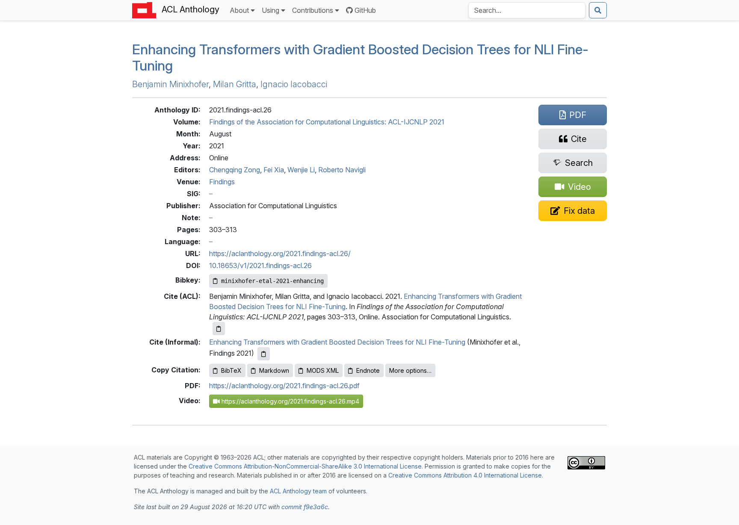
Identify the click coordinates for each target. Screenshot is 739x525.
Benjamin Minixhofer (170, 84)
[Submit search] (598, 10)
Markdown (274, 370)
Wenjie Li (301, 169)
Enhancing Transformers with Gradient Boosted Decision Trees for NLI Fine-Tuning (337, 342)
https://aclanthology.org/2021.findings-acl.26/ (280, 253)
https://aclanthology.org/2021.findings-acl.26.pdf (284, 385)
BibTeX (231, 370)
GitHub (365, 10)
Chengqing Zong (234, 169)
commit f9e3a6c (304, 506)
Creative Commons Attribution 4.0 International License (465, 475)
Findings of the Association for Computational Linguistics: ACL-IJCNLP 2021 (326, 122)
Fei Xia (273, 169)
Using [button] (270, 10)
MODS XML (323, 370)
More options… (410, 370)
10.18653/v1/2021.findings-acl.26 (260, 265)
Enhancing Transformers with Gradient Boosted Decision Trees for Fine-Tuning (360, 57)
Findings (222, 181)
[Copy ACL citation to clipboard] (219, 328)
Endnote (368, 370)
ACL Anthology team (298, 491)
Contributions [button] (312, 10)
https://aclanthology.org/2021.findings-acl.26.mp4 (289, 401)
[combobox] (526, 10)
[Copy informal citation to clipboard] (263, 353)
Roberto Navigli (342, 169)
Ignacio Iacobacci (293, 84)
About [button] (239, 10)
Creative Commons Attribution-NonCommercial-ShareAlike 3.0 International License (305, 466)
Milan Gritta (234, 84)
